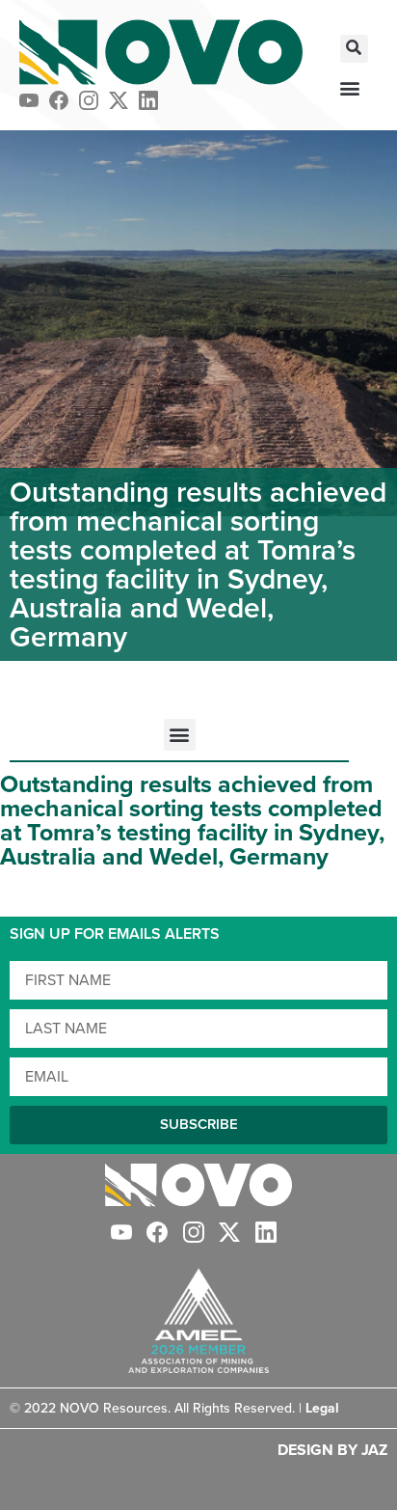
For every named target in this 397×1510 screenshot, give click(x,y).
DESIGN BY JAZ (332, 1450)
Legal (322, 1408)
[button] (354, 49)
